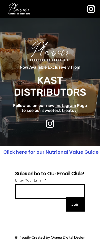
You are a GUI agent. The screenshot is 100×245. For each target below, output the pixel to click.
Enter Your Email (29, 180)
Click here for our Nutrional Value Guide (51, 152)
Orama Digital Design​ (68, 237)
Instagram (65, 105)
